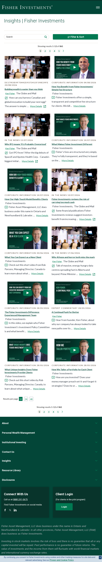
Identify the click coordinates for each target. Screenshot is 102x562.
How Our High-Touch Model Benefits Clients (26, 199)
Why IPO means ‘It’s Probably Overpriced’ (25, 144)
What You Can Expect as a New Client (23, 257)
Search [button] (9, 37)
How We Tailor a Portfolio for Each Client (72, 369)
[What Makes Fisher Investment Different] (74, 125)
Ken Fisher (57, 316)
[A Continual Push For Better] (74, 293)
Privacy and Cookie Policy (62, 560)
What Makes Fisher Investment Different (72, 144)
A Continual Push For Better (65, 312)
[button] (40, 50)
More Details (36, 106)
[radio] (21, 399)
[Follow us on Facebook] (5, 510)
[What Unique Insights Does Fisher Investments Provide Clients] (27, 350)
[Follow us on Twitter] (10, 510)
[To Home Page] (27, 7)
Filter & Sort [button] (77, 36)
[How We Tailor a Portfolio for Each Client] (74, 350)
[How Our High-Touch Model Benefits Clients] (27, 180)
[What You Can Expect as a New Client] (27, 237)
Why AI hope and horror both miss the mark (73, 257)
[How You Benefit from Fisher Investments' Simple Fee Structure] (74, 67)
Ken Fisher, (10, 93)
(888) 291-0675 (20, 499)
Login (64, 507)
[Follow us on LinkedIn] (15, 510)
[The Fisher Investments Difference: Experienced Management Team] (27, 293)
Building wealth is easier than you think (24, 89)
